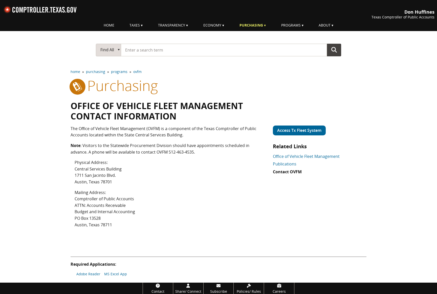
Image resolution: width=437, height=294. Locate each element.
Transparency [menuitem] (171, 25)
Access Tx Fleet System (299, 130)
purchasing (95, 71)
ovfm (137, 71)
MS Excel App (115, 274)
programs (119, 71)
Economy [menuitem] (212, 25)
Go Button (334, 50)
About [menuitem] (325, 25)
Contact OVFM (287, 172)
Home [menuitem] (109, 25)
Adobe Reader (88, 274)
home (75, 71)
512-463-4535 (181, 152)
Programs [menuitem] (291, 25)
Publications (284, 164)
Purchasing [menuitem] (251, 25)
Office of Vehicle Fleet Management (306, 156)
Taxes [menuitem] (134, 25)
